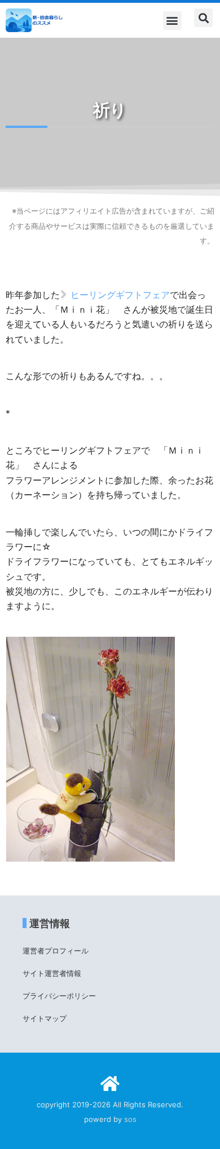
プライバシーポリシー (59, 995)
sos (130, 1119)
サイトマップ (45, 1018)
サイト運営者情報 (52, 973)
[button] (172, 20)
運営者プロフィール (56, 950)
